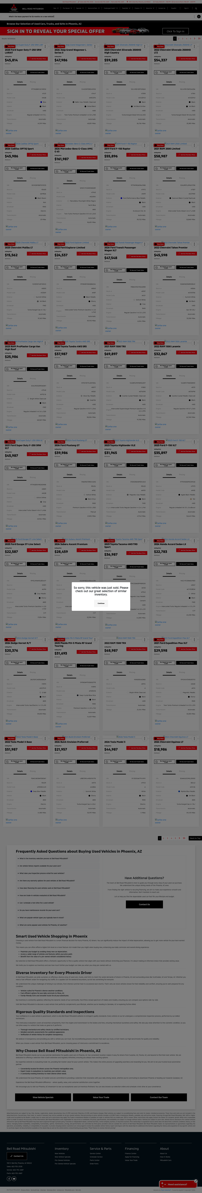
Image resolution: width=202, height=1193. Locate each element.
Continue (101, 603)
